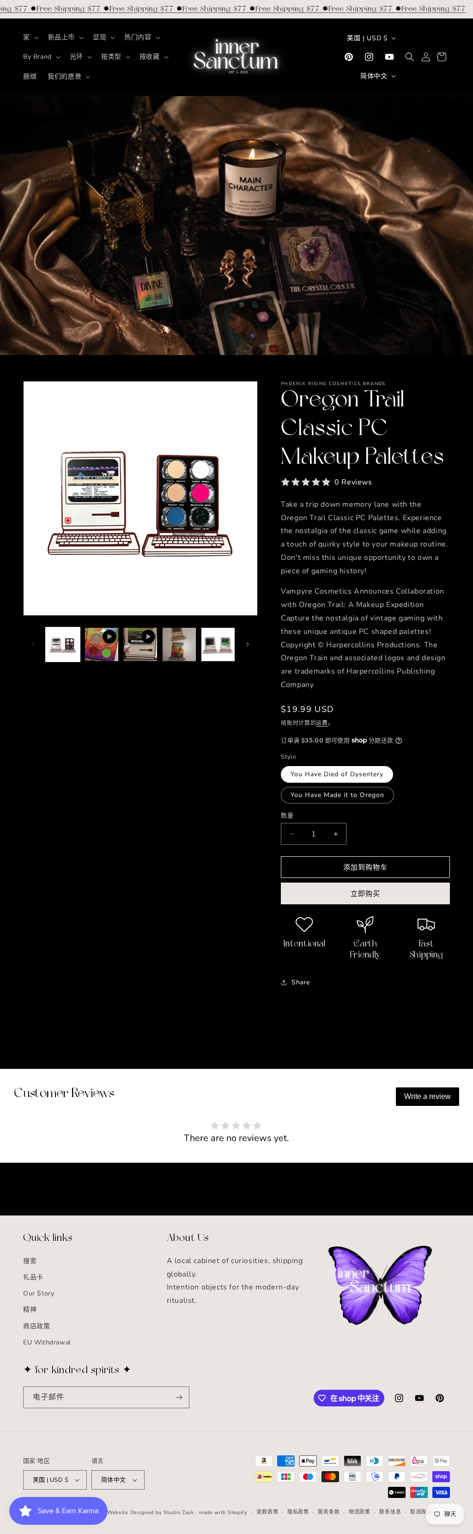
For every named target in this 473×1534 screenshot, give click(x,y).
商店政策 (36, 1326)
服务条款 (329, 1512)
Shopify (238, 1512)
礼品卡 (33, 1277)
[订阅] (179, 1397)
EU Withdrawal (47, 1342)
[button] (30, 37)
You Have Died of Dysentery (337, 774)
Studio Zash (179, 1512)
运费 (321, 723)
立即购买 (365, 893)
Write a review (427, 1096)
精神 (29, 1309)
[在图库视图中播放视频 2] (140, 644)
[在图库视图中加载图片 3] (179, 644)
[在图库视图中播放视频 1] (102, 644)
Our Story (38, 1293)
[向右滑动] (247, 644)
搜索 (29, 1261)
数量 (287, 815)
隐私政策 (298, 1512)
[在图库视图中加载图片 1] (63, 644)
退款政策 (267, 1512)
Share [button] (300, 982)
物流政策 (359, 1512)
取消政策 (421, 1512)
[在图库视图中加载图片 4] (218, 644)
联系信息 (390, 1512)
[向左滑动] (33, 644)
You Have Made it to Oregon (337, 795)
